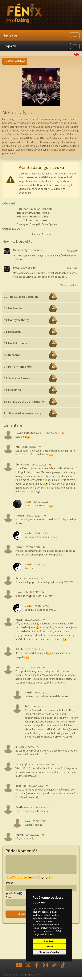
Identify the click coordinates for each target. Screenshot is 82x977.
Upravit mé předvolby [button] (49, 952)
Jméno (9, 883)
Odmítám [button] (49, 946)
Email (8, 897)
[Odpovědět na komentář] (62, 433)
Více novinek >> (69, 285)
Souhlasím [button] (49, 941)
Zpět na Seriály (16, 60)
